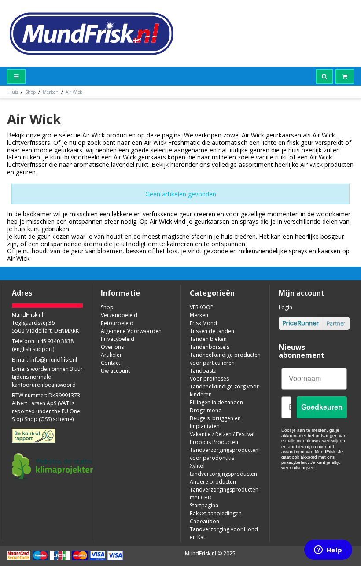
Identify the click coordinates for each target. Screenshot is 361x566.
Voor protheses (209, 378)
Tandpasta (203, 370)
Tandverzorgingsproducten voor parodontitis (224, 454)
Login (285, 307)
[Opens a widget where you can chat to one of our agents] (328, 551)
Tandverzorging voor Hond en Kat (224, 533)
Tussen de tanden (212, 331)
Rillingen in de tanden (216, 402)
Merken (199, 315)
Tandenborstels (209, 347)
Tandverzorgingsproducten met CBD (224, 493)
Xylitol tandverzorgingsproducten (223, 469)
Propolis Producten (214, 442)
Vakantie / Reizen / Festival (222, 434)
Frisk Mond (203, 323)
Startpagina (204, 505)
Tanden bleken (208, 339)
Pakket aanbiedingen (216, 513)
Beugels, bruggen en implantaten (215, 422)
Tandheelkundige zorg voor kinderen (224, 390)
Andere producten (213, 481)
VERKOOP (202, 307)
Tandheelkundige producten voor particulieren (225, 358)
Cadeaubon (204, 521)
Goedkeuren (322, 407)
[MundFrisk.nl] (91, 33)
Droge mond (206, 410)
